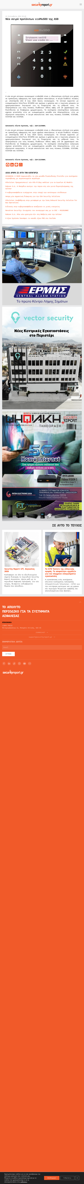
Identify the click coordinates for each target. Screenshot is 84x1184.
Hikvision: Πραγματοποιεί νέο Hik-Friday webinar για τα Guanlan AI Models (38, 182)
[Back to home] (42, 4)
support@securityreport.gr (40, 637)
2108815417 (40, 632)
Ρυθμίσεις (67, 1178)
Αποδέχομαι (51, 1178)
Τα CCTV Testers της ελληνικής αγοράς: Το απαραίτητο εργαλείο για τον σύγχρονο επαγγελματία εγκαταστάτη (60, 572)
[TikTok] (14, 663)
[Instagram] (19, 663)
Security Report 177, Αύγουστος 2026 (19, 570)
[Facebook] (4, 663)
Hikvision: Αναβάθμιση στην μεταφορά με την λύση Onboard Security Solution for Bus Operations (41, 201)
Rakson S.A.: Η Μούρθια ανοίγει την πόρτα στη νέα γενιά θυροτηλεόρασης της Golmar (39, 187)
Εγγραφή (8, 654)
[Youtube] (24, 663)
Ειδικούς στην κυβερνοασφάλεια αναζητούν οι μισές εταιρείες (32, 206)
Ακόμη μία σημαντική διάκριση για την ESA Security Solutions (32, 196)
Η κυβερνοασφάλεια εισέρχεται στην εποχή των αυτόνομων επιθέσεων (35, 192)
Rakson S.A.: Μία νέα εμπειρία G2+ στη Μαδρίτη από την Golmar (33, 214)
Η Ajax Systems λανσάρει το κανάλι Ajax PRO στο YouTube (30, 218)
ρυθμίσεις (23, 1182)
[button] (81, 4)
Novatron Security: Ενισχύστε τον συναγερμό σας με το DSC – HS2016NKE (36, 210)
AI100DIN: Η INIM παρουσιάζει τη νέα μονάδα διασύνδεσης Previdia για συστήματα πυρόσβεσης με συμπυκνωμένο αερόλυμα (41, 177)
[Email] (29, 663)
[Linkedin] (9, 663)
